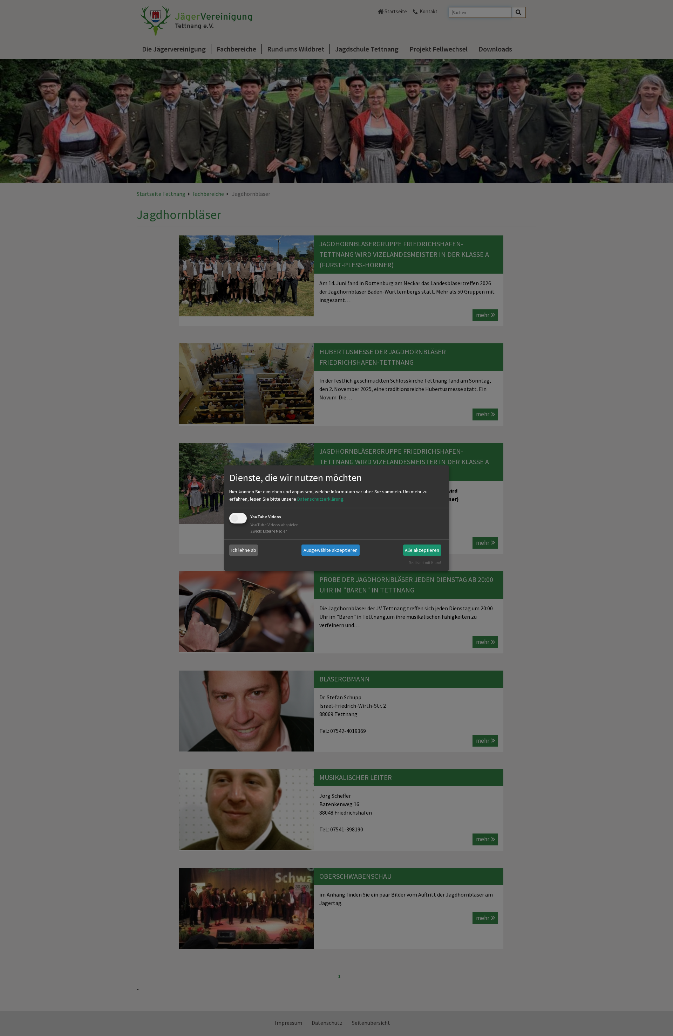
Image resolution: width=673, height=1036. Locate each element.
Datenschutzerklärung (320, 499)
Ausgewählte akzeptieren (331, 550)
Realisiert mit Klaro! (425, 562)
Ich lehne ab (243, 550)
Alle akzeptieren (422, 550)
